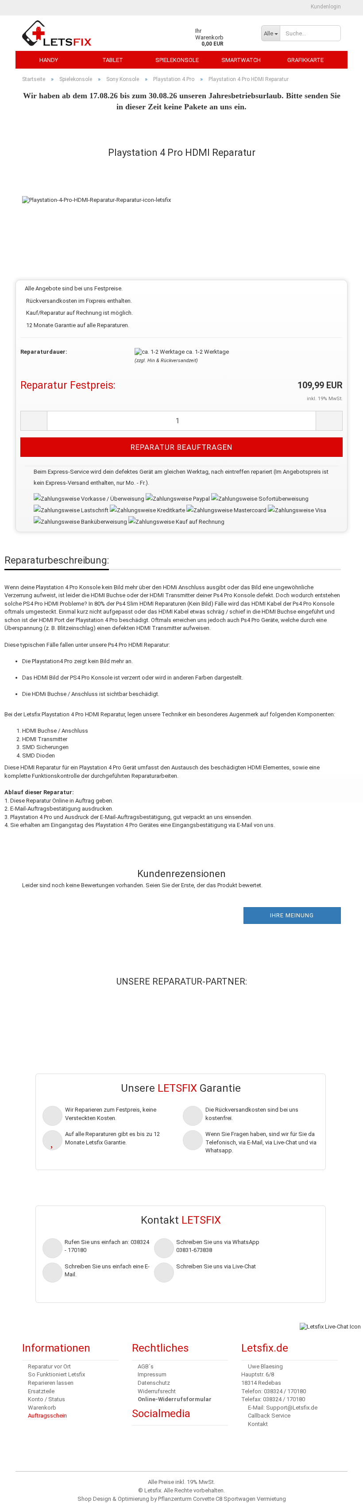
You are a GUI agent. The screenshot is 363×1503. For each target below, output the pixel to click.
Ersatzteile (41, 1391)
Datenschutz (154, 1382)
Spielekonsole (177, 60)
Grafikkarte (305, 60)
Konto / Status (46, 1399)
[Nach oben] (24, 1490)
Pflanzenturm (175, 1498)
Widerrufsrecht (157, 1391)
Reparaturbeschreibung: (56, 560)
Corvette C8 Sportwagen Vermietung (239, 1498)
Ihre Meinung (292, 915)
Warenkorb (42, 1407)
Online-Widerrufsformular (175, 1399)
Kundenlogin (325, 7)
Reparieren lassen (50, 1382)
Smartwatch (241, 60)
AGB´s (146, 1366)
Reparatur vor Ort (49, 1366)
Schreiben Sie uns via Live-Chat (216, 1266)
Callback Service (269, 1415)
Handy (48, 60)
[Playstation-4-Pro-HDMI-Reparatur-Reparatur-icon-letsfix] (96, 191)
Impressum (152, 1374)
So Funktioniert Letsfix (56, 1374)
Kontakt (258, 1424)
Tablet (112, 60)
